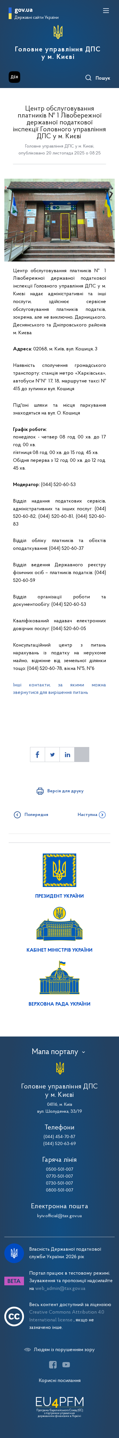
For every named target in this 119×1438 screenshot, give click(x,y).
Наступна (87, 815)
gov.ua (23, 10)
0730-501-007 (59, 1183)
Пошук (103, 78)
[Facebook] (53, 1364)
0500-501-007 (59, 1169)
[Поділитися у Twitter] (52, 754)
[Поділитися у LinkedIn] (67, 754)
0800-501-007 (59, 1190)
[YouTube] (66, 1364)
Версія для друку (65, 791)
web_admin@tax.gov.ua (60, 1288)
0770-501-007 (59, 1176)
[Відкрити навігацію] (106, 10)
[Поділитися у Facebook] (37, 754)
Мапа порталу (55, 1052)
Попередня (36, 815)
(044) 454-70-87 (59, 1137)
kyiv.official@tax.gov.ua (59, 1216)
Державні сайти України (36, 18)
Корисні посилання (60, 1380)
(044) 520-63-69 (59, 1144)
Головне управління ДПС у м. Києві (58, 53)
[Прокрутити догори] (109, 1406)
